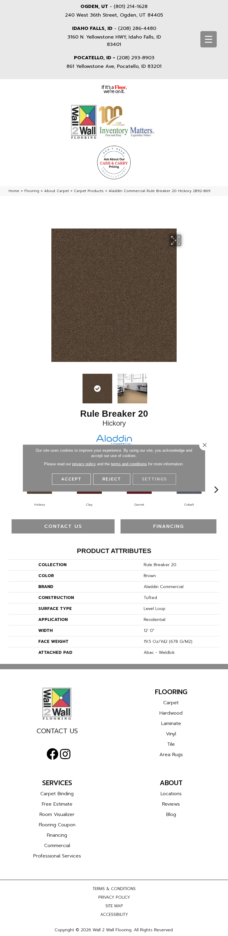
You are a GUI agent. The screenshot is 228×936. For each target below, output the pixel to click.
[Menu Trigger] (208, 39)
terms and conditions (129, 464)
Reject (111, 479)
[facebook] (52, 754)
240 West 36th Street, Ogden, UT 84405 (114, 15)
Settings (154, 479)
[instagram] (65, 754)
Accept (71, 479)
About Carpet (56, 191)
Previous (43, 386)
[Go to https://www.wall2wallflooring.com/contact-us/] (57, 732)
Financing (168, 526)
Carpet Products (89, 191)
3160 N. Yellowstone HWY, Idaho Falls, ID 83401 (114, 40)
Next (185, 386)
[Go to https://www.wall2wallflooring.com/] (57, 703)
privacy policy (84, 464)
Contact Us (63, 526)
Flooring (31, 191)
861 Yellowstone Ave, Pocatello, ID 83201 (114, 66)
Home (14, 191)
